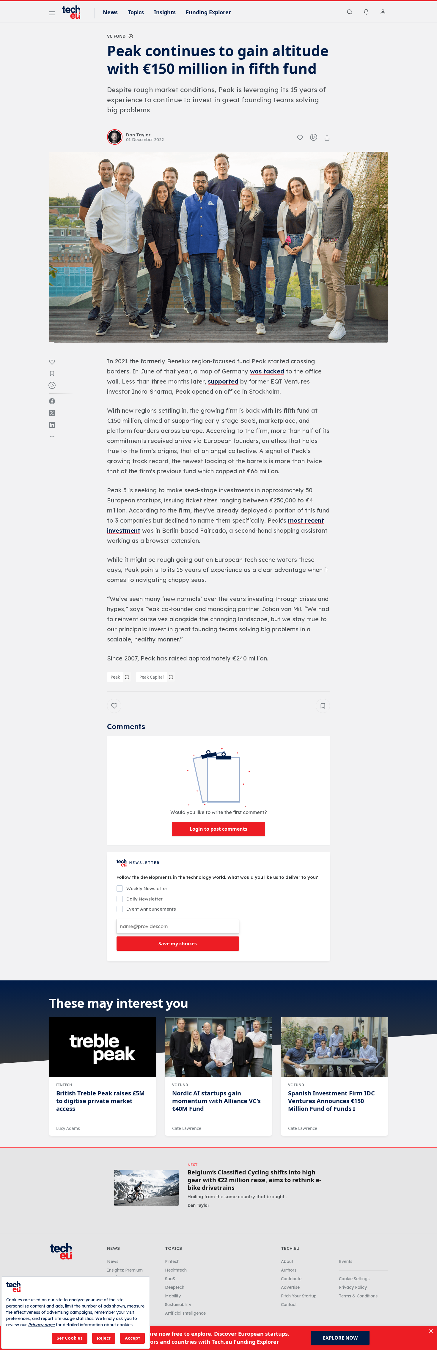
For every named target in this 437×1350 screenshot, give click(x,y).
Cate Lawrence (186, 1128)
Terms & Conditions (358, 1296)
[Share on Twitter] (52, 413)
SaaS (170, 1278)
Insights (165, 12)
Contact (289, 1304)
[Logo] (74, 12)
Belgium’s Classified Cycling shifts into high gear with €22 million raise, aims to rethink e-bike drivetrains (254, 1180)
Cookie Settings (354, 1278)
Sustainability (178, 1304)
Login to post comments (218, 829)
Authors (288, 1270)
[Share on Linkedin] (52, 425)
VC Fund (116, 36)
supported (223, 381)
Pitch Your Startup (299, 1296)
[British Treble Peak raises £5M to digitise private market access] (102, 1047)
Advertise (290, 1287)
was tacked (267, 371)
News (110, 12)
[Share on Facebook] (52, 401)
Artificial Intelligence (185, 1313)
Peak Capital (151, 677)
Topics (136, 12)
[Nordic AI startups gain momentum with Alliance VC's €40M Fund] (218, 1047)
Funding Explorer (208, 12)
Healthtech (176, 1270)
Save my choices (177, 943)
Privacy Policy (353, 1287)
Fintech (64, 1084)
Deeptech (174, 1287)
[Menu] (52, 14)
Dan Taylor (198, 1205)
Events (345, 1261)
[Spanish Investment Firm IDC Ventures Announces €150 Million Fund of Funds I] (334, 1047)
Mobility (173, 1296)
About (287, 1261)
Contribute (291, 1278)
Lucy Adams (68, 1128)
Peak (115, 677)
